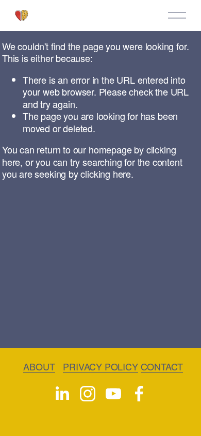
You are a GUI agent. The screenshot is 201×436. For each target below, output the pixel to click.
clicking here (105, 173)
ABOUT (39, 366)
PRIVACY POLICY (100, 366)
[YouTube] (113, 393)
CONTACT (162, 366)
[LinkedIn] (62, 393)
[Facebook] (139, 393)
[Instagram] (87, 393)
